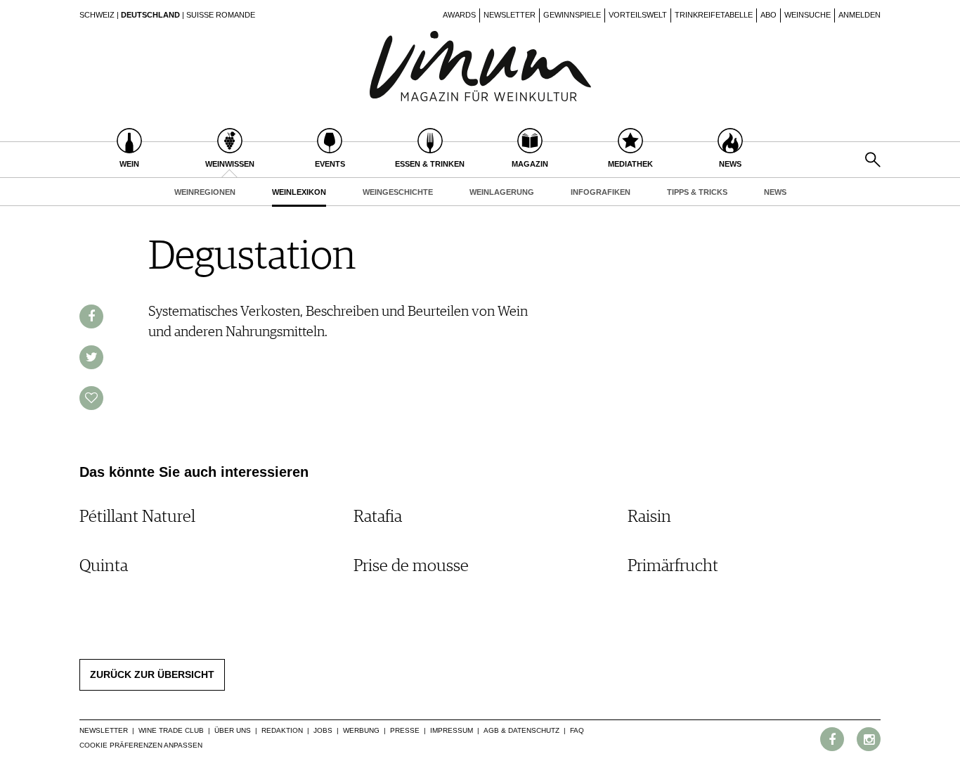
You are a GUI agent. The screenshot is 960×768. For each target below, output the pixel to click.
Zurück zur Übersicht (152, 674)
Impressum (451, 730)
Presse (405, 730)
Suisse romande (220, 15)
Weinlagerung (501, 192)
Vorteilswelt (638, 15)
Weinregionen (204, 192)
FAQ (577, 730)
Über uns (232, 730)
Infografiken (600, 192)
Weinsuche (807, 15)
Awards (459, 15)
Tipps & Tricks (697, 192)
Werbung (361, 730)
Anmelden (859, 15)
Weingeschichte (398, 192)
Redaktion (282, 730)
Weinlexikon (299, 192)
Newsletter (510, 15)
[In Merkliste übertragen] (91, 398)
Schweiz (97, 15)
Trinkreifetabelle (714, 15)
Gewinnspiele (572, 15)
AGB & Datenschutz (521, 730)
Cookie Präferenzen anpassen (140, 745)
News (775, 192)
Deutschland (150, 15)
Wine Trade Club (171, 730)
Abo (768, 15)
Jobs (322, 730)
